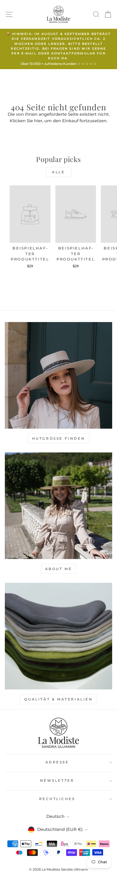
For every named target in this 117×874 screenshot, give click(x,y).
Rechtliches (57, 799)
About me (58, 569)
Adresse (57, 762)
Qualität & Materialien (58, 699)
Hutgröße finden (58, 438)
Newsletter (57, 781)
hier (38, 120)
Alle (58, 172)
